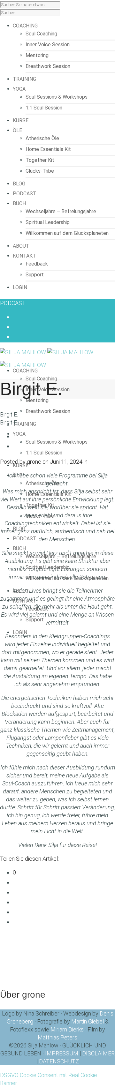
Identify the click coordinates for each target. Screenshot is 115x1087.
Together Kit (40, 160)
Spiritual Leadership (48, 222)
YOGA (19, 434)
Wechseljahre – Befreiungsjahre (61, 211)
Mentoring (37, 55)
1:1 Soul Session (44, 108)
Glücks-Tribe (40, 171)
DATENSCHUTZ (59, 1061)
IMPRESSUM (61, 1053)
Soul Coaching (41, 34)
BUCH (19, 548)
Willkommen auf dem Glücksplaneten (67, 233)
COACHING (25, 371)
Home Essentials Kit (48, 149)
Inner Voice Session (48, 44)
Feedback (37, 264)
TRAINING (24, 424)
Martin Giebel (87, 1021)
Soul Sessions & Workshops (57, 97)
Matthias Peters (57, 1037)
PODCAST (13, 303)
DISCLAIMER (98, 1053)
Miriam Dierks (67, 1029)
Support (35, 275)
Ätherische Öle (42, 138)
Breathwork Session (48, 66)
